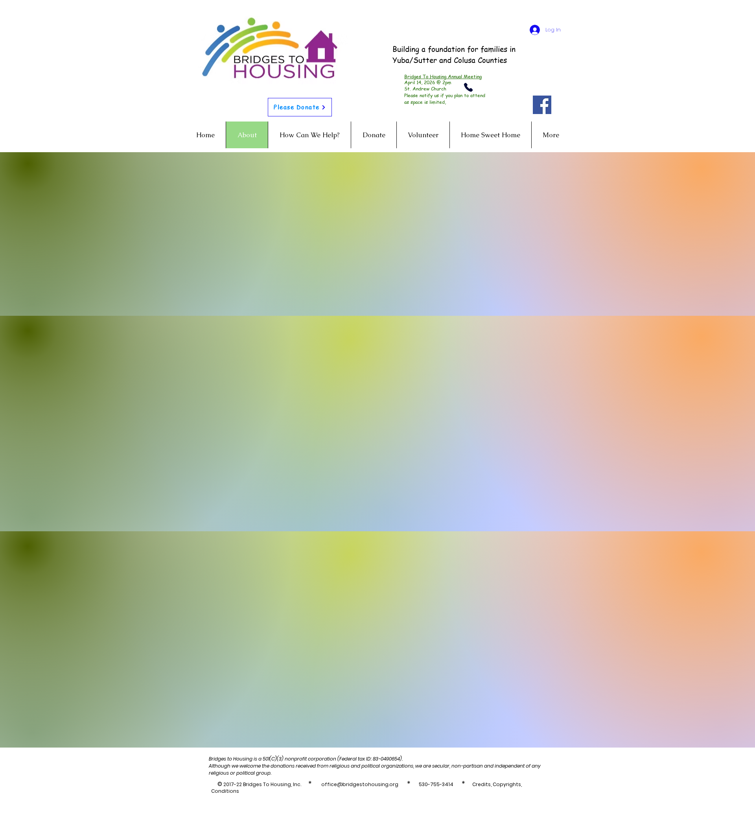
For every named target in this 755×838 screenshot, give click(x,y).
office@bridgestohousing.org (359, 784)
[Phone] (468, 87)
